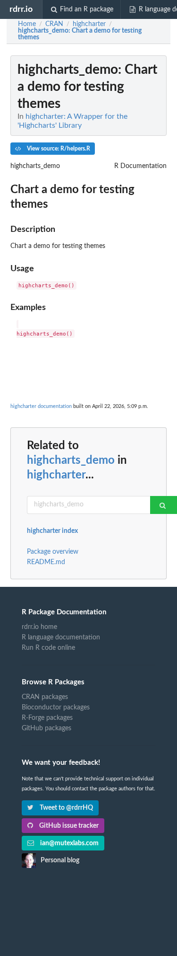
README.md (46, 562)
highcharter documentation (41, 406)
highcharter (56, 475)
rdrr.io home (39, 627)
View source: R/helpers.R (57, 148)
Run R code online (48, 648)
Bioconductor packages (56, 707)
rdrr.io (21, 9)
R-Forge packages (47, 718)
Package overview (52, 552)
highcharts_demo (71, 460)
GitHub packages (46, 728)
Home (27, 24)
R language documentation (61, 637)
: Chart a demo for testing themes (80, 34)
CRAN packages (45, 697)
